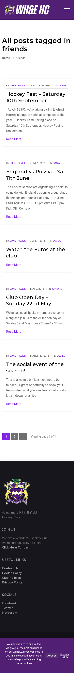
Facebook (9, 603)
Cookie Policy (12, 573)
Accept (51, 655)
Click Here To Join (15, 547)
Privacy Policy (12, 582)
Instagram (9, 612)
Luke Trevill (18, 85)
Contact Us (10, 568)
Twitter (7, 608)
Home (6, 58)
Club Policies (11, 578)
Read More (13, 139)
